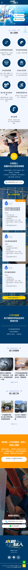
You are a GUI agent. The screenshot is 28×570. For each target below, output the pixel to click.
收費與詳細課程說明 (13, 297)
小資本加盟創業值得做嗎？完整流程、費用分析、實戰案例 (21, 375)
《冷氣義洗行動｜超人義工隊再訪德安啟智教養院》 (6, 417)
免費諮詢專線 (20, 15)
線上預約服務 (20, 19)
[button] (2, 15)
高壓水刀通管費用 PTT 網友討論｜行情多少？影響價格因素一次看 (6, 376)
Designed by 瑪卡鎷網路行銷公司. (14, 567)
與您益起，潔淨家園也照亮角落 (14, 458)
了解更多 (6, 46)
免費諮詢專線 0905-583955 (15, 521)
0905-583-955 (14, 552)
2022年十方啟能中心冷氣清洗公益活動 (20, 417)
